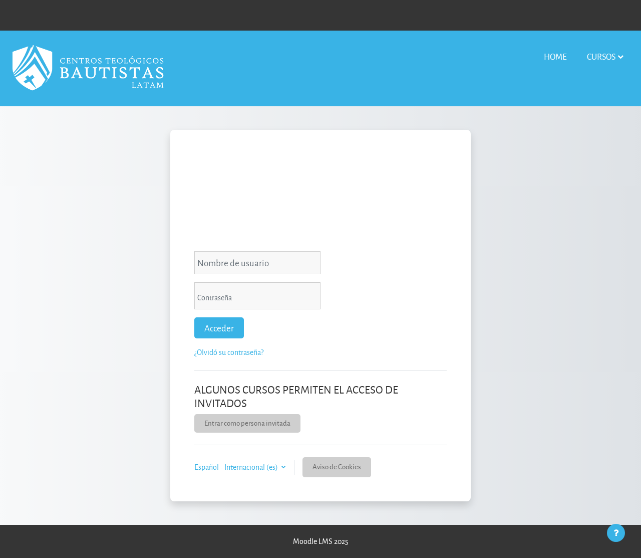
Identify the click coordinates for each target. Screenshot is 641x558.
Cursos (601, 56)
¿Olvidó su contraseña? (228, 352)
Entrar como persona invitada (247, 423)
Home (555, 56)
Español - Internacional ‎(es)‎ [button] (236, 467)
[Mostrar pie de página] (616, 533)
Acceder (219, 328)
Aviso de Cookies (336, 466)
